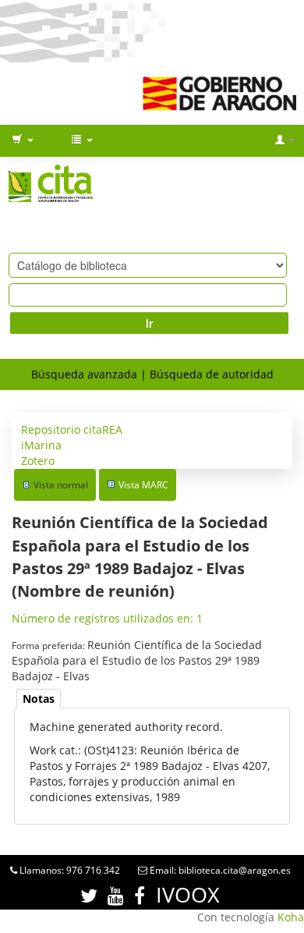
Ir (149, 323)
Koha (290, 917)
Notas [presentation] (39, 698)
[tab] (38, 698)
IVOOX (188, 894)
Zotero (38, 460)
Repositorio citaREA (71, 429)
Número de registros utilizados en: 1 (107, 618)
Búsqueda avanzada (84, 374)
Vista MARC (143, 484)
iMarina (41, 445)
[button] (22, 140)
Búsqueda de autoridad (212, 374)
